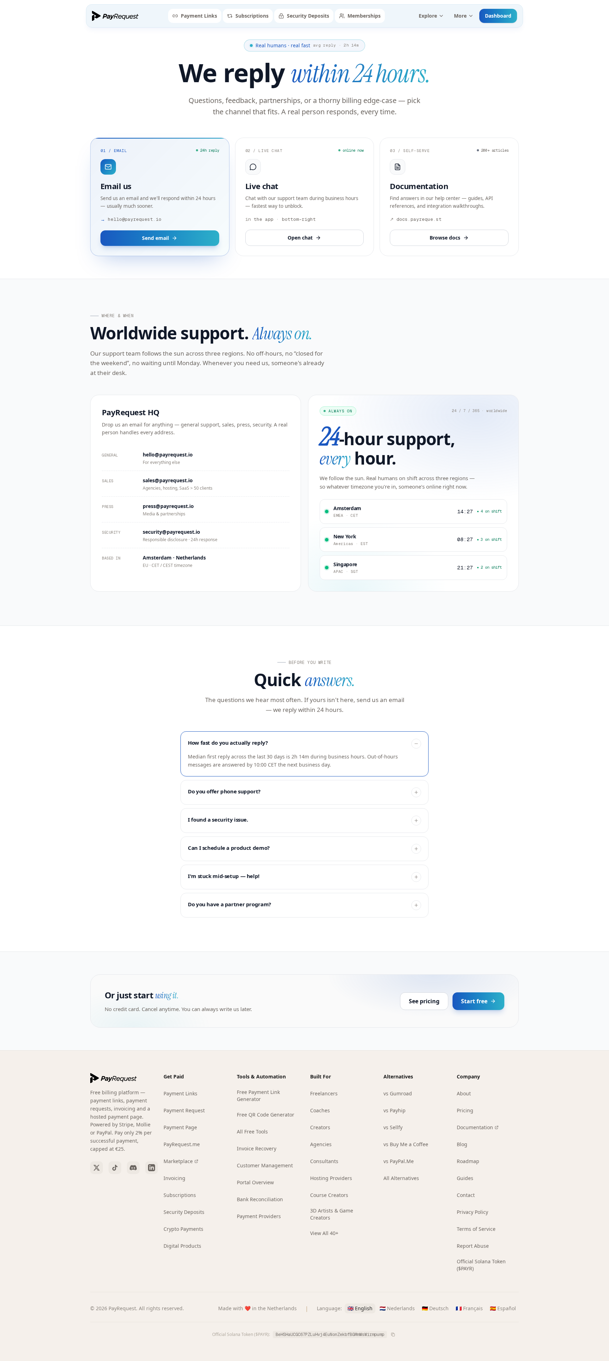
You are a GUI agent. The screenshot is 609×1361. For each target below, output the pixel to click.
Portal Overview (255, 1182)
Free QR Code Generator (265, 1114)
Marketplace (178, 1161)
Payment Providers (259, 1216)
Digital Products (182, 1245)
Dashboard (498, 15)
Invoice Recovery (256, 1148)
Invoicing (174, 1178)
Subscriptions (252, 15)
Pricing (465, 1110)
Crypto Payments (183, 1229)
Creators (320, 1127)
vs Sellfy (392, 1127)
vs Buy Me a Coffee (405, 1144)
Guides (465, 1178)
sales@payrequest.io (168, 480)
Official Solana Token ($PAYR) (481, 1265)
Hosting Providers (331, 1178)
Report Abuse (473, 1245)
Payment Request (184, 1110)
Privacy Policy (472, 1212)
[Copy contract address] (393, 1334)
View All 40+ (324, 1233)
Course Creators (329, 1195)
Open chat (300, 237)
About (464, 1093)
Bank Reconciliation (260, 1199)
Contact (466, 1195)
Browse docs (445, 237)
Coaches (320, 1110)
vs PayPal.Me (398, 1161)
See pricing (424, 1001)
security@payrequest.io (171, 531)
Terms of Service (476, 1229)
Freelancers (324, 1093)
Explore (428, 15)
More (460, 15)
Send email (155, 238)
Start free (474, 1001)
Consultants (324, 1161)
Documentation (475, 1127)
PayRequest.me (182, 1144)
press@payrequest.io (168, 506)
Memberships (364, 15)
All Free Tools (252, 1131)
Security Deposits (308, 15)
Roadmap (468, 1161)
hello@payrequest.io (168, 454)
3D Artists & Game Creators (331, 1214)
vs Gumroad (397, 1093)
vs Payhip (394, 1110)
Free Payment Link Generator (258, 1095)
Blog (462, 1144)
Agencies (321, 1144)
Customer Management (265, 1165)
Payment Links (199, 15)
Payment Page (180, 1127)
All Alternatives (401, 1178)
